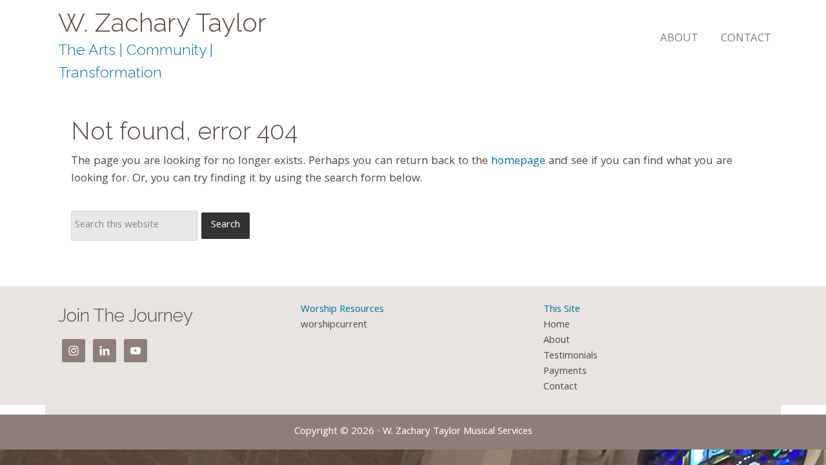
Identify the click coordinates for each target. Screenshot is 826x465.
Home (556, 325)
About (556, 341)
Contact (560, 387)
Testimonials (570, 356)
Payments (565, 372)
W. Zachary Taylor (162, 22)
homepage (518, 161)
